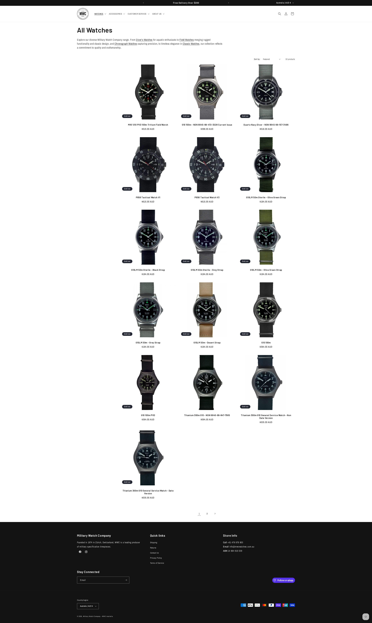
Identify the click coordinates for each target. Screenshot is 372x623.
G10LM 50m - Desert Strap (207, 342)
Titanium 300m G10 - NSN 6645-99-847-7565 (207, 415)
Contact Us (154, 553)
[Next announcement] (228, 3)
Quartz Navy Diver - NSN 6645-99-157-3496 (266, 124)
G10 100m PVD (148, 415)
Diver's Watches (144, 40)
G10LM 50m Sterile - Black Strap (148, 270)
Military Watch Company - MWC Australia (98, 616)
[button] (100, 14)
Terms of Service (157, 563)
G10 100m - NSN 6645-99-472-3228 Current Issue (207, 124)
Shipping (153, 542)
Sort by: (257, 59)
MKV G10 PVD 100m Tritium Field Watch (148, 124)
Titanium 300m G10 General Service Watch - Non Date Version (266, 416)
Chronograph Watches (126, 43)
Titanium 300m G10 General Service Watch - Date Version (148, 492)
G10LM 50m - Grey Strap (148, 342)
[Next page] (215, 513)
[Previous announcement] (143, 3)
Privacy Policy (156, 558)
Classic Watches (191, 43)
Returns (153, 547)
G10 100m (266, 342)
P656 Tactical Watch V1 (148, 197)
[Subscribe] (126, 580)
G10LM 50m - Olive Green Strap (266, 270)
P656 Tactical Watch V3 (207, 197)
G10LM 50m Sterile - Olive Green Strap (266, 197)
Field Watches (186, 40)
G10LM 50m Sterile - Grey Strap (207, 270)
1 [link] (199, 513)
